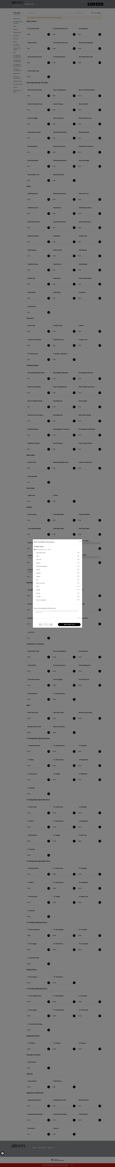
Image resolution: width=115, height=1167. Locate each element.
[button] (2, 1153)
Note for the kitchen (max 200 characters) (45, 608)
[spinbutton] (46, 624)
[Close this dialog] (80, 541)
